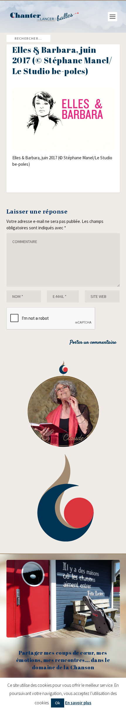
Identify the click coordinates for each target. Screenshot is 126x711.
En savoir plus (78, 702)
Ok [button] (57, 702)
